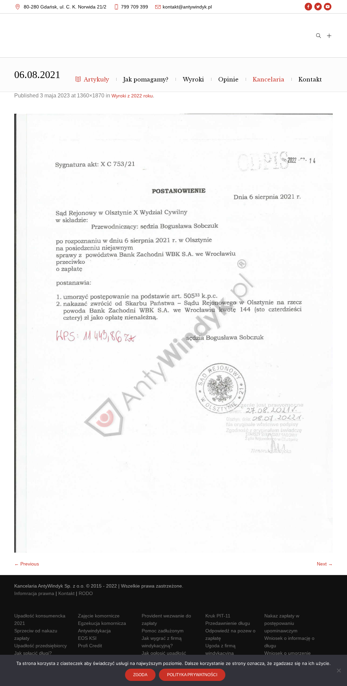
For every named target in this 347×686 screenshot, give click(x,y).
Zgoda (140, 674)
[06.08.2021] (173, 333)
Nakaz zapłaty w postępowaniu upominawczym (281, 623)
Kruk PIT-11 (217, 615)
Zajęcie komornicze (99, 615)
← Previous (26, 564)
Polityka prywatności (192, 674)
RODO (86, 593)
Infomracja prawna (34, 593)
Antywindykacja (94, 630)
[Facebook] (308, 7)
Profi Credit (90, 645)
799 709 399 (134, 7)
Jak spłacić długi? (33, 653)
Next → (325, 564)
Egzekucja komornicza (102, 623)
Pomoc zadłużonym (163, 630)
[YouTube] (327, 7)
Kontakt (66, 593)
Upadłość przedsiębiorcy (40, 645)
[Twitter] (318, 7)
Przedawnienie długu (227, 623)
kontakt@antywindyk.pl (187, 7)
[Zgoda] (338, 670)
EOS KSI (87, 638)
